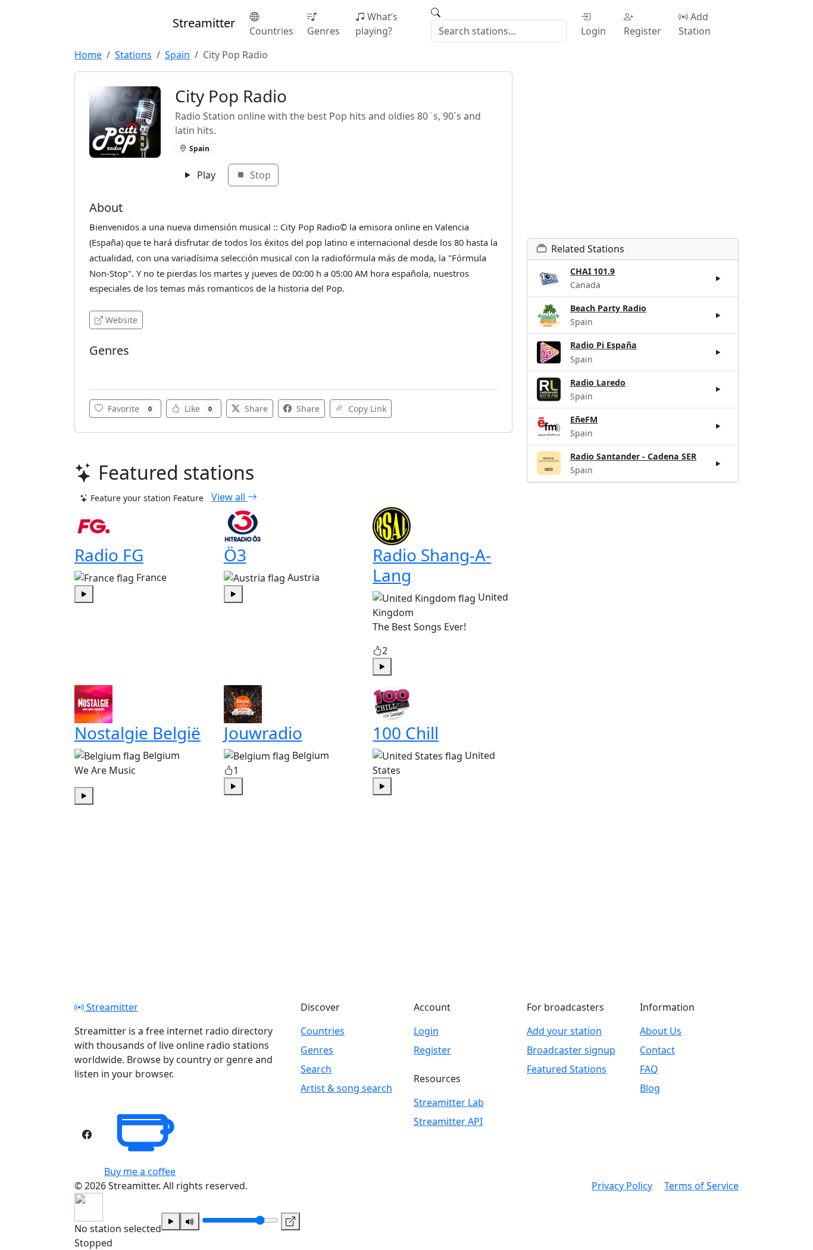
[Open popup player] (290, 1221)
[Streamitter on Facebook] (86, 1134)
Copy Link (366, 408)
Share (255, 408)
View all (229, 497)
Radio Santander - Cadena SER (633, 456)
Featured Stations (566, 1069)
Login (593, 31)
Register (642, 31)
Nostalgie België (137, 732)
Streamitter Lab (449, 1102)
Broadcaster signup (571, 1050)
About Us (660, 1031)
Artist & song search (346, 1088)
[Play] (170, 1221)
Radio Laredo (598, 382)
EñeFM (584, 419)
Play (205, 175)
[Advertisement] (633, 154)
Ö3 (235, 554)
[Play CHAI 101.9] (718, 278)
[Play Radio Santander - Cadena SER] (718, 463)
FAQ (649, 1069)
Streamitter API (448, 1121)
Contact (657, 1050)
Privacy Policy (622, 1185)
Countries (271, 31)
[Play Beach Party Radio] (718, 315)
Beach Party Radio (608, 308)
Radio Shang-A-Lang (432, 564)
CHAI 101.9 (592, 271)
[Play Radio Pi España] (718, 352)
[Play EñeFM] (718, 426)
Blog (650, 1088)
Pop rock (109, 368)
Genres (323, 31)
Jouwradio (263, 732)
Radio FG (108, 554)
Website (121, 320)
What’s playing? (376, 24)
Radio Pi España (603, 345)
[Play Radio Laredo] (718, 389)
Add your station (564, 1031)
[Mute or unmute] (189, 1221)
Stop (259, 175)
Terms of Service (701, 1185)
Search (316, 1069)
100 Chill (406, 732)
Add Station (694, 24)
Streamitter (111, 1007)
